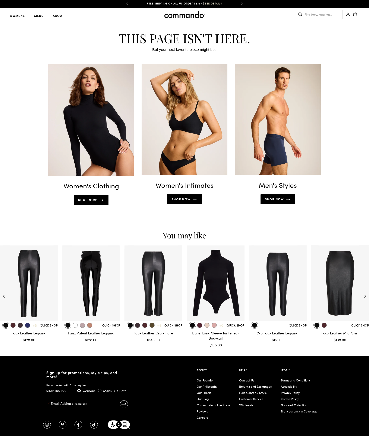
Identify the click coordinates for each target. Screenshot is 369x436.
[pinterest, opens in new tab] (62, 425)
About (58, 16)
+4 (159, 325)
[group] (184, 4)
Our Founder (205, 380)
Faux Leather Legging (29, 332)
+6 (221, 325)
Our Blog (203, 399)
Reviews (202, 411)
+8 (35, 325)
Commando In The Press (213, 405)
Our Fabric (204, 392)
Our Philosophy (207, 386)
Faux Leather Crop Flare (153, 332)
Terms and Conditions (295, 380)
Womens (17, 16)
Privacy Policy (290, 392)
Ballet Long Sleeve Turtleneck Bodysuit (215, 335)
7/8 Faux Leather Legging (277, 332)
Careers (202, 417)
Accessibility (289, 386)
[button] (127, 4)
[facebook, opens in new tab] (78, 425)
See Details (226, 3)
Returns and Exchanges (255, 386)
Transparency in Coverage (299, 411)
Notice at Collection (294, 405)
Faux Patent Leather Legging (91, 332)
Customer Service (251, 399)
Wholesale (246, 405)
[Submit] (124, 404)
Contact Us (246, 380)
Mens (39, 16)
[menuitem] (21, 15)
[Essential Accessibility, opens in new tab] (119, 424)
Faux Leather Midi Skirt (340, 332)
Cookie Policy (290, 399)
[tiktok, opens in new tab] (94, 425)
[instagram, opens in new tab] (47, 425)
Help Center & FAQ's (252, 392)
